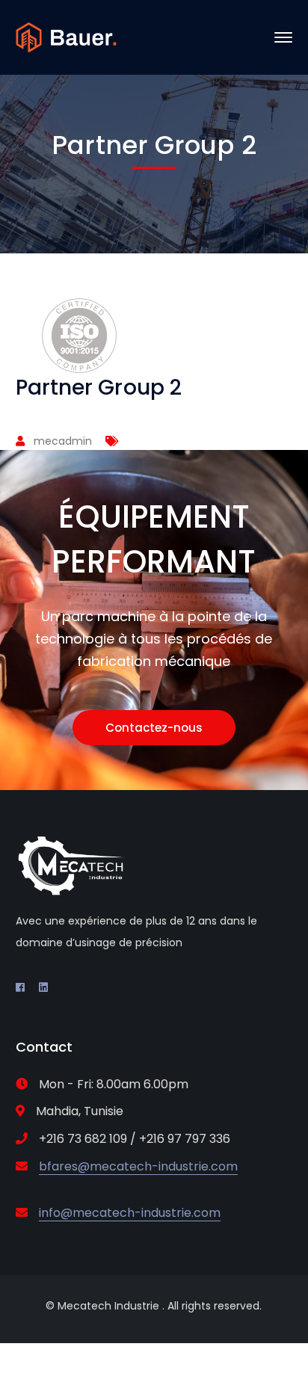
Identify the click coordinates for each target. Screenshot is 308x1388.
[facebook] (20, 987)
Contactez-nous (154, 727)
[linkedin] (43, 987)
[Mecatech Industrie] (66, 36)
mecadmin (63, 441)
